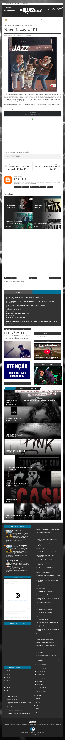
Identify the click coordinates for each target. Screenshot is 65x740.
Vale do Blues (10, 707)
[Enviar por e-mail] (11, 156)
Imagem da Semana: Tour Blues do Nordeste (47, 529)
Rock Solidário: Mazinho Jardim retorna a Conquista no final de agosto (20, 548)
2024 (7, 671)
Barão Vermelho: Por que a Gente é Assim (19, 516)
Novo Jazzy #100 (40, 588)
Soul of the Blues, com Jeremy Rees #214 (46, 591)
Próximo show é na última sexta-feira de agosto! (19, 532)
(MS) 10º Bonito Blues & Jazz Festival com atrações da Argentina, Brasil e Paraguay (30, 301)
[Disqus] (32, 253)
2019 (7, 687)
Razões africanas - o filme (13, 309)
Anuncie (17, 4)
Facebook (25, 187)
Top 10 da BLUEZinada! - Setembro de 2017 (47, 622)
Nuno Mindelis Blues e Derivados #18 (46, 655)
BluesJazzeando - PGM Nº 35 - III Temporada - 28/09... (47, 629)
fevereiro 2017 (41, 688)
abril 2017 (39, 681)
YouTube (43, 187)
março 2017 (40, 684)
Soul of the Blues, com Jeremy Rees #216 (43, 206)
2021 (7, 680)
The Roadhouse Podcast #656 (44, 649)
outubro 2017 (10, 699)
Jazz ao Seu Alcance (19, 109)
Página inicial (33, 278)
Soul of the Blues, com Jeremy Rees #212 (46, 645)
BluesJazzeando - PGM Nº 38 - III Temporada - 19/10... (47, 568)
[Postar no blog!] (13, 156)
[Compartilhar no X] (15, 156)
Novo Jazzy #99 (40, 626)
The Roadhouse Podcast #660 (44, 532)
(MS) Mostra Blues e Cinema (43, 585)
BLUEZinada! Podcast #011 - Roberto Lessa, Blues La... (47, 659)
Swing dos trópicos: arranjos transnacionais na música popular (25, 305)
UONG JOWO (35, 734)
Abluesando (39, 652)
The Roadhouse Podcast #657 (44, 609)
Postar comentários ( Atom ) (16, 281)
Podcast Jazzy (12, 152)
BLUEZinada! (24, 732)
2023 (7, 674)
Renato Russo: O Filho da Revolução (17, 483)
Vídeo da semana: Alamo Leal (14, 710)
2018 (7, 690)
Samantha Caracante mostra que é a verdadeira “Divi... (45, 555)
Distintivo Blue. (40, 732)
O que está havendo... (15, 333)
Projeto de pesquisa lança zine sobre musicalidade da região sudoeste (20, 563)
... (46, 292)
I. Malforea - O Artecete (12, 560)
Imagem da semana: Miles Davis (44, 572)
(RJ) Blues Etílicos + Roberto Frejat (44, 639)
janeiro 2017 (40, 691)
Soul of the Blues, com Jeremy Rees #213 (46, 606)
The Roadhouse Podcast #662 (43, 223)
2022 (7, 677)
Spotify (50, 187)
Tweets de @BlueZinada (40, 336)
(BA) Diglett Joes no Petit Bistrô (44, 612)
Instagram (34, 187)
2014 (37, 702)
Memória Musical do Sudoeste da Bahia (17, 545)
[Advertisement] (32, 138)
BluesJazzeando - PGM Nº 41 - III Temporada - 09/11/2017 (14, 222)
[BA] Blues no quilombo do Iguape (15, 318)
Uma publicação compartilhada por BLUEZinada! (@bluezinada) (23, 617)
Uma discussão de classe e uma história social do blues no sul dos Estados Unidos (30, 401)
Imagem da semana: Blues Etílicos (45, 642)
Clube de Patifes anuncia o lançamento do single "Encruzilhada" (24, 297)
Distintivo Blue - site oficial (13, 530)
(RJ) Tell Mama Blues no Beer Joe (44, 616)
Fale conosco (24, 4)
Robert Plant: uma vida (13, 419)
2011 (37, 712)
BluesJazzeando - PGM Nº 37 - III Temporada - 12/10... (47, 544)
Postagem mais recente (10, 278)
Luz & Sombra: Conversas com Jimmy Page (19, 467)
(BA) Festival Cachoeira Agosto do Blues (17, 313)
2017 (7, 694)
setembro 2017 (41, 664)
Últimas (18, 292)
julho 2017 (39, 671)
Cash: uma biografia (12, 499)
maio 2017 (39, 678)
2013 (37, 705)
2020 (7, 684)
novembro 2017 (11, 696)
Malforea (32, 732)
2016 (37, 695)
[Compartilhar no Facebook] (17, 156)
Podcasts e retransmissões (22, 152)
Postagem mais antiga (55, 278)
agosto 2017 (40, 668)
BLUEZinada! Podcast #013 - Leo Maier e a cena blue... (19, 702)
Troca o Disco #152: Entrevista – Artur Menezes (15, 206)
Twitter (10, 109)
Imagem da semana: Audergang (44, 595)
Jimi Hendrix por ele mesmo (14, 435)
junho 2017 (40, 674)
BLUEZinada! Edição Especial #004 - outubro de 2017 (48, 576)
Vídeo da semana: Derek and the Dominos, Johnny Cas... (47, 563)
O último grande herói (42, 619)
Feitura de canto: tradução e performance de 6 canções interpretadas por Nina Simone (31, 322)
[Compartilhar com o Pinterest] (19, 156)
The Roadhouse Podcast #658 (44, 602)
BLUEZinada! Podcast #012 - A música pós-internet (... (47, 580)
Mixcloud (28, 109)
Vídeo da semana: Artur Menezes (45, 634)
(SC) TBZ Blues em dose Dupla (44, 536)
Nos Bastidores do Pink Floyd (15, 451)
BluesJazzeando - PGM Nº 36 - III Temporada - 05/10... (47, 598)
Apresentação (9, 4)
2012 (37, 709)
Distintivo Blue (40, 182)
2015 (37, 699)
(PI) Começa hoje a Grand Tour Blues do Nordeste (46, 539)
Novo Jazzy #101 (20, 29)
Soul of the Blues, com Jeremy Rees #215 (46, 552)
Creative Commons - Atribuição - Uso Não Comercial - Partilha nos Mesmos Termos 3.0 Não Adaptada (32, 724)
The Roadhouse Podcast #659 (44, 559)
